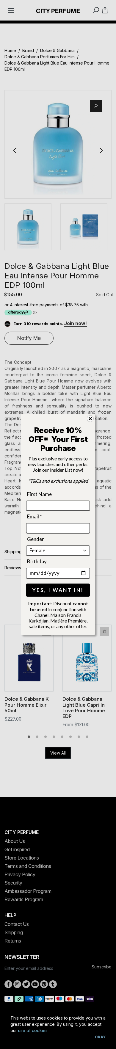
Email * (34, 516)
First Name (39, 494)
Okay (100, 1037)
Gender (35, 539)
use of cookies (33, 1030)
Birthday (37, 561)
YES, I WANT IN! (58, 590)
